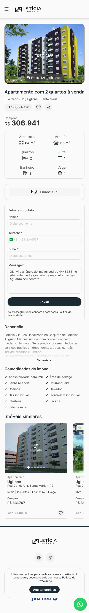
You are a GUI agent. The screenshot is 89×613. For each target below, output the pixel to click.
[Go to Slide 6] (44, 467)
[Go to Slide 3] (35, 467)
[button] (44, 54)
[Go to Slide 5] (41, 467)
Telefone (15, 233)
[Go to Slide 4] (38, 467)
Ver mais (42, 360)
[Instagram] (50, 557)
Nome (13, 217)
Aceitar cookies (44, 589)
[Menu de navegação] (6, 9)
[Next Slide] (80, 54)
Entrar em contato (21, 210)
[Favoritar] (38, 107)
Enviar (44, 302)
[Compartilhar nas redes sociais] (48, 107)
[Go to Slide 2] (32, 467)
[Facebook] (38, 557)
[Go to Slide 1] (28, 467)
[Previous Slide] (8, 54)
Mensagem (16, 265)
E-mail (13, 249)
